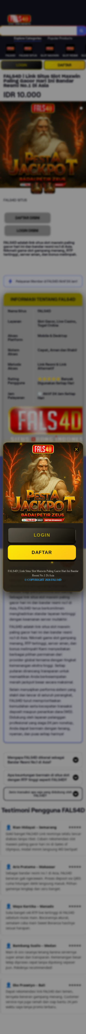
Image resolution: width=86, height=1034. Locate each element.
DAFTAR (42, 552)
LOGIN (42, 535)
